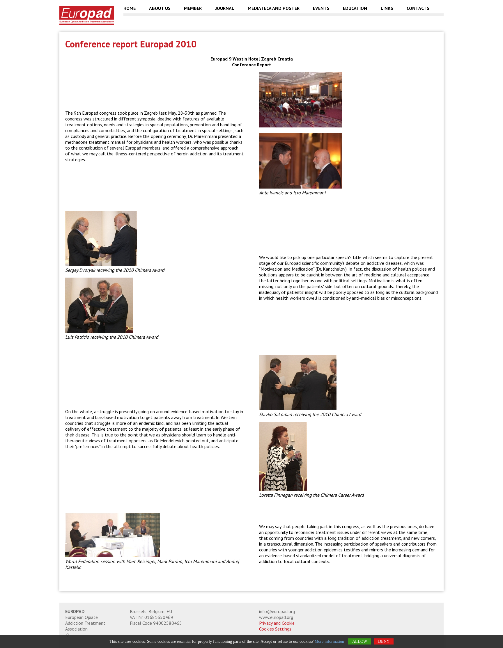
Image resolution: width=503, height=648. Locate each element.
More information (329, 641)
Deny (383, 641)
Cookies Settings (275, 629)
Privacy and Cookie (277, 623)
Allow (359, 641)
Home (129, 8)
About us (160, 8)
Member (193, 8)
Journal (224, 8)
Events (321, 8)
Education (355, 8)
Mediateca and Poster (274, 8)
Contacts (418, 8)
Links (387, 8)
